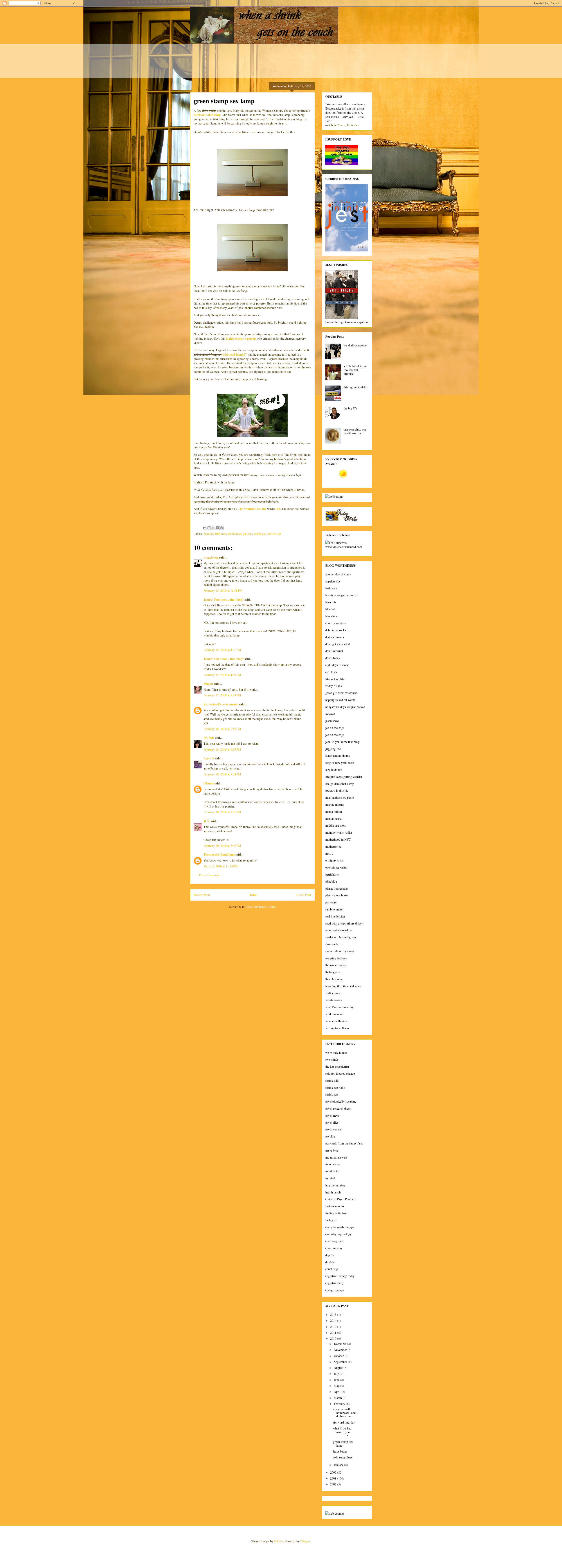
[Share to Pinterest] (221, 528)
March (338, 1398)
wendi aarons (333, 1000)
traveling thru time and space (343, 986)
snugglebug (211, 557)
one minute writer (336, 867)
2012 (333, 1327)
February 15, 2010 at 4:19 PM (222, 675)
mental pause (333, 818)
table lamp (213, 114)
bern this (330, 602)
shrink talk (332, 1080)
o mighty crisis (334, 860)
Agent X (209, 758)
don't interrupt (334, 651)
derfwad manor (334, 637)
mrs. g (329, 853)
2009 (333, 1472)
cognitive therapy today (340, 1276)
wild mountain (334, 1014)
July (337, 1374)
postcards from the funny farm (344, 1143)
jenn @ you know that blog (342, 742)
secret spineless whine (338, 930)
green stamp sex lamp (343, 1443)
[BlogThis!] (209, 528)
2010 (333, 1338)
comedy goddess (335, 623)
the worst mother (335, 965)
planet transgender (336, 888)
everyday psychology (338, 1234)
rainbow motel (334, 909)
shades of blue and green (340, 937)
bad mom (331, 588)
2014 (333, 1320)
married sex (274, 534)
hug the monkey (335, 1185)
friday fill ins (333, 686)
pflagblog (331, 881)
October (339, 1356)
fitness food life (334, 679)
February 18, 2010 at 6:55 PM (222, 749)
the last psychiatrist (337, 1066)
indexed (330, 714)
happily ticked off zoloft (340, 700)
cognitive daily (334, 1283)
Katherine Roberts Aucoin (221, 704)
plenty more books (336, 895)
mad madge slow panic (339, 797)
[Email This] (205, 528)
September (341, 1362)
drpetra (329, 1255)
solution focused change (340, 1073)
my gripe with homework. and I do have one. (345, 1412)
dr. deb (329, 1262)
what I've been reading (339, 1007)
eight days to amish (337, 665)
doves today (332, 658)
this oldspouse (334, 979)
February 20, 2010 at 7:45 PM (222, 845)
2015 (333, 1314)
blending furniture (215, 534)
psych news (332, 1115)
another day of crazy (338, 574)
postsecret (331, 902)
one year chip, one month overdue (355, 431)
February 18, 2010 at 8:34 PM (222, 774)
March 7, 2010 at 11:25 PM (221, 866)
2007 (333, 1484)
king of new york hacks (339, 763)
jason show (332, 721)
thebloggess (332, 972)
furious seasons (334, 1206)
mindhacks (332, 1171)
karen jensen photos (337, 755)
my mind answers (336, 1157)
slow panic (332, 944)
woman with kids (336, 1021)
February (340, 1404)
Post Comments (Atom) (261, 907)
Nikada (278, 1541)
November (341, 1350)
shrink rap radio (335, 1087)
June (337, 1380)
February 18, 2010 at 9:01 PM (222, 812)
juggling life (333, 749)
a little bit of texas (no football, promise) (355, 370)
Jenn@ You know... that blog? (224, 599)
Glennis (209, 783)
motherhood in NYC (338, 839)
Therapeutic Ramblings (219, 854)
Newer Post (202, 894)
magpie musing (334, 804)
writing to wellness (337, 1028)
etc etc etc (331, 672)
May (337, 1386)
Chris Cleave (337, 125)
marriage (259, 534)
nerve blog (332, 1150)
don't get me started (337, 644)
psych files (331, 1122)
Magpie (208, 683)
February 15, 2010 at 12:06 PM (223, 590)
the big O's (350, 408)
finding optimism (336, 1213)
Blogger (305, 1541)
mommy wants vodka (338, 832)
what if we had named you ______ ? (342, 1432)
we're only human (336, 1053)
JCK (207, 821)
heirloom (200, 114)
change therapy (334, 1290)
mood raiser (332, 1164)
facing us (331, 1220)
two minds (331, 1059)
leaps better (340, 1451)
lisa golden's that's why (339, 784)
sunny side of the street (339, 951)
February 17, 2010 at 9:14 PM (222, 695)
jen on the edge (334, 728)
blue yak (330, 609)
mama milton (333, 811)
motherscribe (333, 846)
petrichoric (332, 874)
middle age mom (335, 825)
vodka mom (332, 993)
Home (253, 894)
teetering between (336, 958)
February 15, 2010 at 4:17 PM (222, 650)
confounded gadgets (240, 534)
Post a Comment (209, 875)
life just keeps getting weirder (343, 777)
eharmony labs (334, 1241)
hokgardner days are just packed (345, 707)
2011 (333, 1332)
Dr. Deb (209, 737)
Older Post (303, 894)
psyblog (330, 1136)
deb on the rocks (335, 630)
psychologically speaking (340, 1101)
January (339, 1465)
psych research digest (338, 1108)
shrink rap (331, 1094)
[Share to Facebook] (217, 528)
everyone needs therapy (339, 1227)
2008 (333, 1478)
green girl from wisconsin (341, 693)
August (339, 1368)
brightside (331, 616)
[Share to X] (213, 528)
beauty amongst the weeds (341, 595)
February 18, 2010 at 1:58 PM (222, 729)
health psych (333, 1192)
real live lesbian (335, 916)
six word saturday (344, 1422)
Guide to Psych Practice (340, 1199)
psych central (333, 1129)
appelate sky (332, 581)
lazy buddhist (333, 770)
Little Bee (353, 125)
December (340, 1344)
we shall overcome (355, 345)
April (337, 1392)
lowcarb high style (336, 790)
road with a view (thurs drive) (344, 923)
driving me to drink (356, 387)
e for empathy (333, 1248)
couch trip (331, 1269)
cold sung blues (342, 1457)
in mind (330, 1178)
